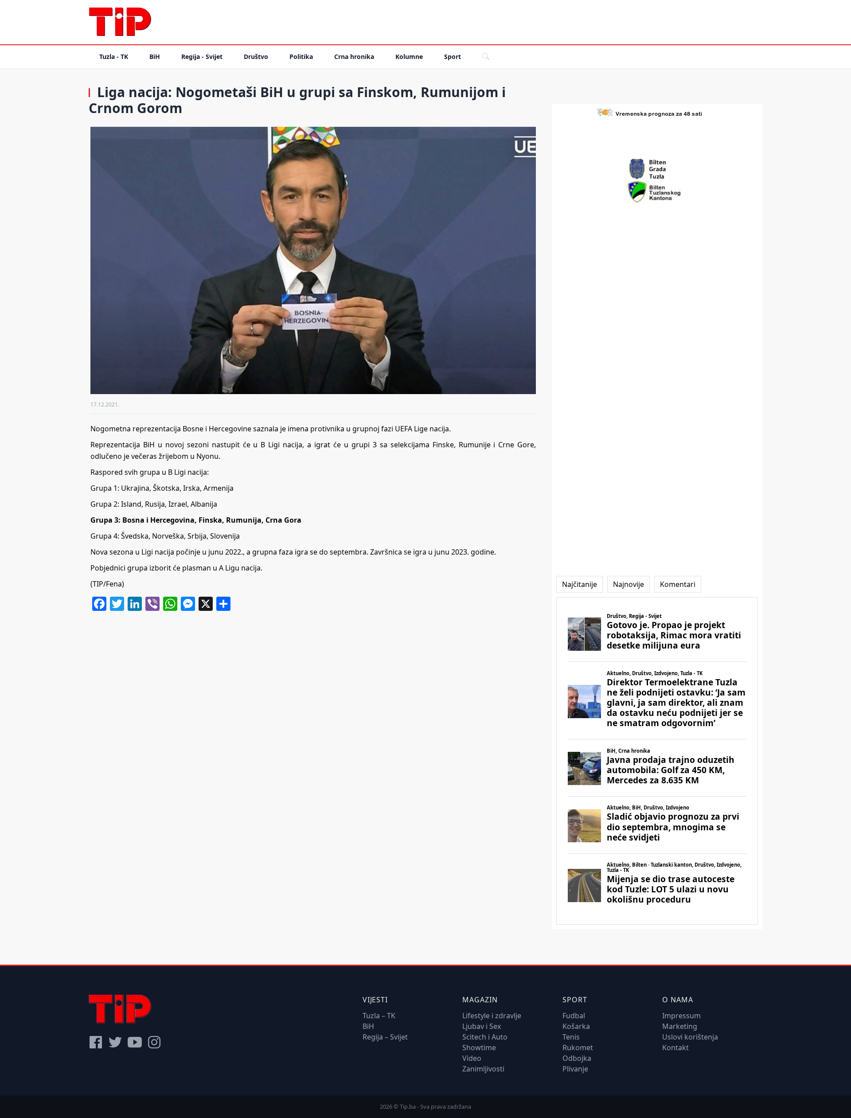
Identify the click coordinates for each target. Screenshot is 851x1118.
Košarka (576, 1026)
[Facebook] (96, 1042)
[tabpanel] (657, 761)
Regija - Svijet (202, 56)
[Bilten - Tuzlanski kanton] (657, 191)
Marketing (679, 1026)
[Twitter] (115, 1042)
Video (471, 1058)
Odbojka (576, 1058)
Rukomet (577, 1047)
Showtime (479, 1047)
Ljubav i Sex (481, 1026)
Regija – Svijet (385, 1037)
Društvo (256, 56)
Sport (452, 56)
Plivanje (575, 1069)
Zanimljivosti (483, 1069)
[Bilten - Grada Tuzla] (657, 168)
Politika (301, 56)
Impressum (681, 1015)
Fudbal (573, 1015)
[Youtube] (135, 1042)
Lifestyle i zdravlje (491, 1015)
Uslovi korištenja (690, 1037)
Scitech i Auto (484, 1037)
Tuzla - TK (113, 56)
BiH (154, 56)
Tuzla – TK (379, 1015)
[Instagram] (154, 1042)
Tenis (571, 1037)
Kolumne (409, 56)
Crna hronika (354, 56)
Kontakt (675, 1047)
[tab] (579, 584)
